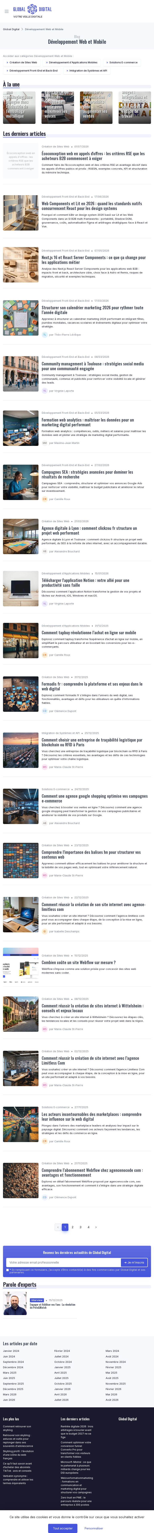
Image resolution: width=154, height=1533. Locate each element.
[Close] (119, 755)
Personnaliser (93, 1528)
